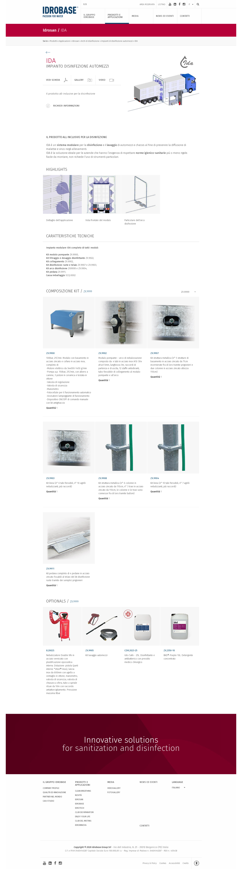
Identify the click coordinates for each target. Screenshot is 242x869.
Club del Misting (83, 821)
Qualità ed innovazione (54, 792)
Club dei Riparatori (84, 812)
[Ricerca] (197, 4)
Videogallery (114, 788)
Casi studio (48, 801)
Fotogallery (113, 792)
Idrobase (79, 804)
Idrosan (75, 41)
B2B (85, 4)
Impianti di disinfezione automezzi (117, 41)
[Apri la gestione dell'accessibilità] (195, 863)
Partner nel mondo (52, 797)
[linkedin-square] (175, 4)
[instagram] (184, 4)
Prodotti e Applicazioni (60, 41)
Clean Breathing (83, 791)
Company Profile (51, 788)
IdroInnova (80, 825)
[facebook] (179, 4)
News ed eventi (149, 782)
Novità (78, 795)
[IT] (191, 1)
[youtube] (170, 4)
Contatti (144, 825)
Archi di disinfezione (90, 41)
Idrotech (79, 808)
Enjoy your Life (82, 816)
